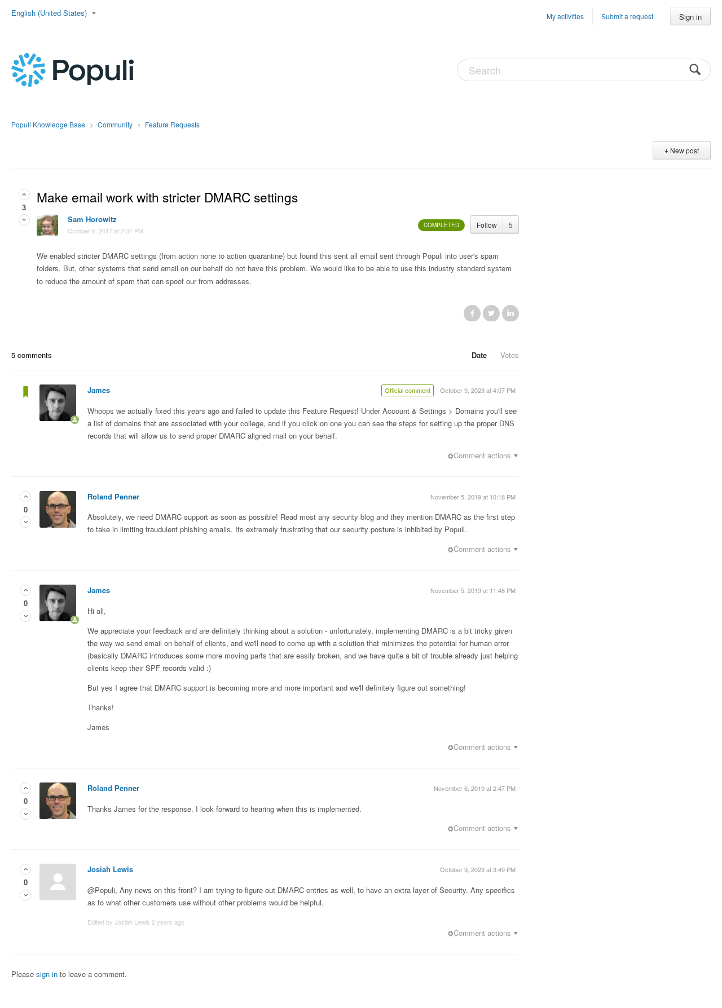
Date (479, 355)
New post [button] (684, 150)
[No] (24, 219)
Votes (509, 355)
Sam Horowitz (92, 219)
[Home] (72, 68)
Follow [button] (487, 224)
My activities (565, 16)
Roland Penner (113, 496)
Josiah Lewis (110, 869)
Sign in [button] (690, 16)
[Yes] (24, 194)
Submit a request (627, 16)
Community (115, 124)
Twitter (491, 312)
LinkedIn (510, 312)
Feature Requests (172, 124)
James (98, 389)
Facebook (472, 312)
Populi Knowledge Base (48, 124)
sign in (47, 974)
